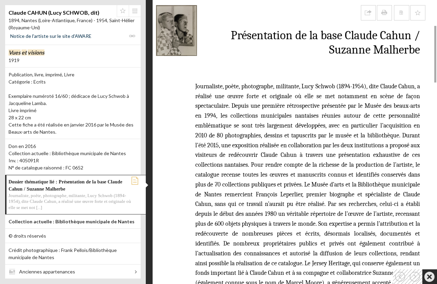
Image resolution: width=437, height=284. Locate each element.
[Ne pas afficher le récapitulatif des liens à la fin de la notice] (401, 12)
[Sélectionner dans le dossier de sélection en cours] (123, 11)
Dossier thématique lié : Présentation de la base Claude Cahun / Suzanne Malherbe (70, 194)
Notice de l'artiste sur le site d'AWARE (50, 36)
